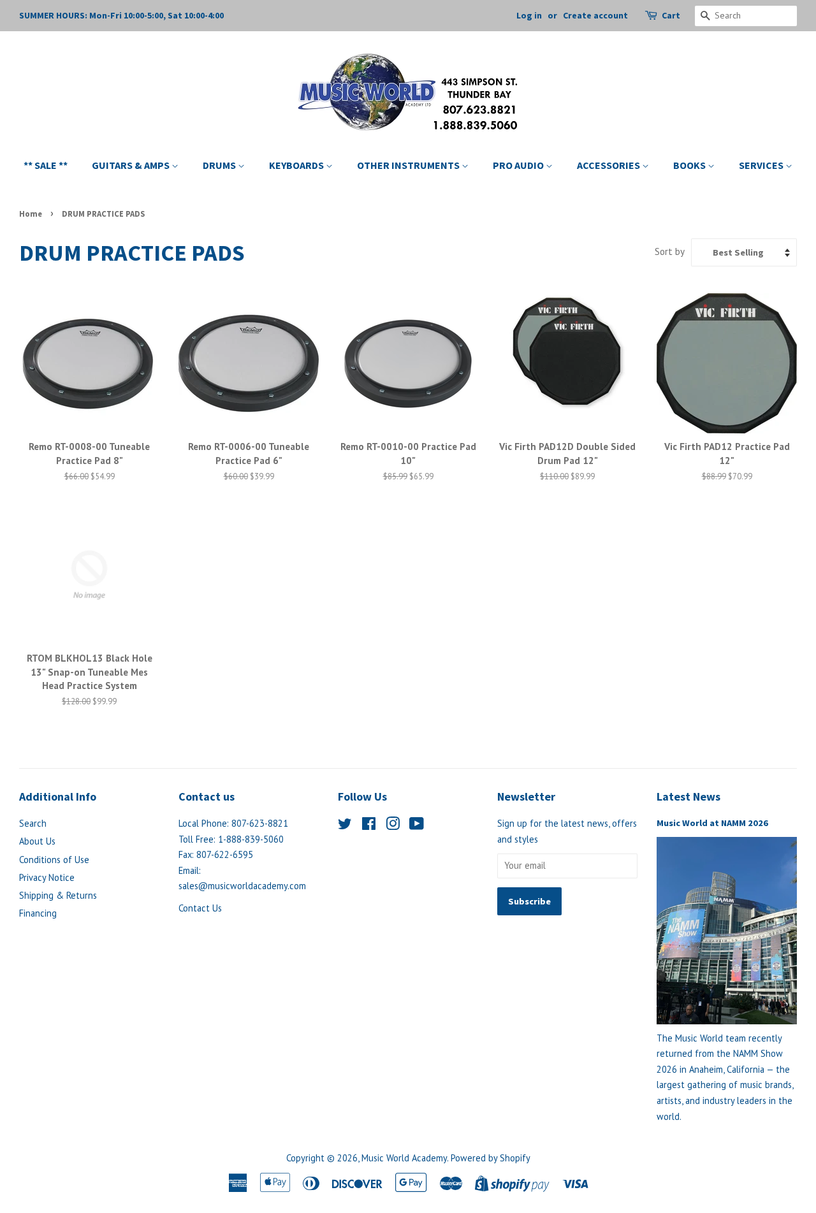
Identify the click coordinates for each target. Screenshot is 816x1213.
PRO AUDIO (519, 165)
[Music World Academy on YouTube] (416, 826)
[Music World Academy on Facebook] (368, 826)
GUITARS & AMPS (131, 165)
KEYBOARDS (297, 165)
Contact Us (200, 908)
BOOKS (690, 165)
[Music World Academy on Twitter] (345, 826)
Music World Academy (404, 1158)
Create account (595, 15)
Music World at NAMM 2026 (712, 823)
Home (30, 213)
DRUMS (220, 165)
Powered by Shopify (490, 1158)
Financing (38, 913)
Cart (671, 15)
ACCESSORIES (609, 165)
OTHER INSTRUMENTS (409, 165)
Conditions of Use (54, 859)
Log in (529, 15)
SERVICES (762, 165)
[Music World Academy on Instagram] (393, 826)
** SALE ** (46, 165)
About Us (37, 841)
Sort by (670, 251)
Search (33, 823)
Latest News (688, 796)
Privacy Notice (47, 877)
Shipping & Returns (58, 895)
